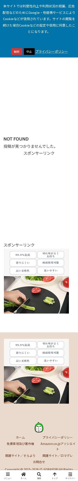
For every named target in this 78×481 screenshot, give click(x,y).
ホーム (20, 437)
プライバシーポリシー (57, 437)
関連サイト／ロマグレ (57, 455)
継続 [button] (17, 51)
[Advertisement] (39, 89)
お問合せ (39, 462)
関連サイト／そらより (20, 455)
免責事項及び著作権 (20, 443)
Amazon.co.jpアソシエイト (58, 446)
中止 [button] (29, 51)
